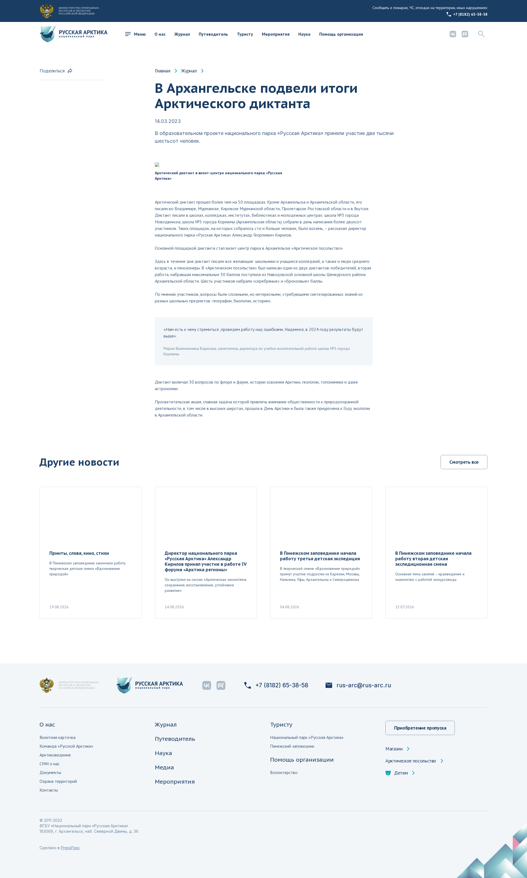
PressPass (70, 847)
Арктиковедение (55, 755)
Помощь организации (341, 34)
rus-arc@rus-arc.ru (364, 685)
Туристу (245, 34)
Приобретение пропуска (420, 728)
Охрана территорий (58, 781)
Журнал (182, 34)
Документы (50, 772)
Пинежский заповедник (292, 746)
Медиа (164, 767)
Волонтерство (284, 772)
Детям (401, 773)
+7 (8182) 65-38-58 (470, 14)
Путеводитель (213, 34)
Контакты (49, 790)
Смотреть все (464, 462)
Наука (304, 34)
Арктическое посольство (410, 761)
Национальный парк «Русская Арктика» (307, 737)
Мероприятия (276, 34)
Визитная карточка (57, 737)
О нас (160, 34)
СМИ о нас (50, 763)
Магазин (393, 749)
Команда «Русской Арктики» (66, 746)
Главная (162, 71)
